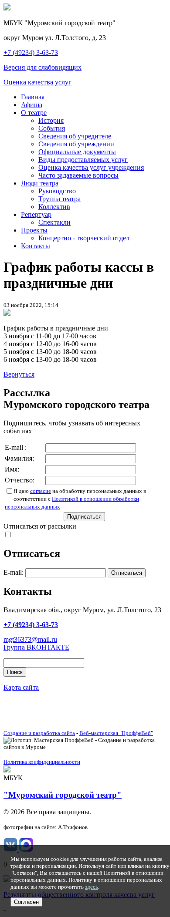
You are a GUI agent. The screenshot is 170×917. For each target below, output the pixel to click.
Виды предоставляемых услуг (83, 159)
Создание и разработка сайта (39, 733)
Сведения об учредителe (74, 136)
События (51, 128)
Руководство (57, 191)
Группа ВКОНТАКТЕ (36, 647)
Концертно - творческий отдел (83, 238)
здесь (91, 886)
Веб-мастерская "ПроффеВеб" (116, 733)
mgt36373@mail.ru (30, 639)
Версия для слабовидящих (42, 67)
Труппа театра (59, 198)
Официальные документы (77, 151)
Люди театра (39, 183)
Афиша (31, 104)
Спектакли (54, 222)
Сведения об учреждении (76, 144)
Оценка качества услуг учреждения (91, 167)
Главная (32, 97)
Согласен (26, 902)
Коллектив (54, 206)
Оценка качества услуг (37, 82)
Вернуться (18, 374)
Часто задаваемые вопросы (78, 175)
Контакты (35, 245)
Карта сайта (21, 687)
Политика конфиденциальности (41, 762)
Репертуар (36, 214)
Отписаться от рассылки (39, 526)
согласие (40, 491)
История (51, 120)
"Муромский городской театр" (62, 794)
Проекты (34, 230)
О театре (34, 112)
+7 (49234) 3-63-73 (30, 52)
